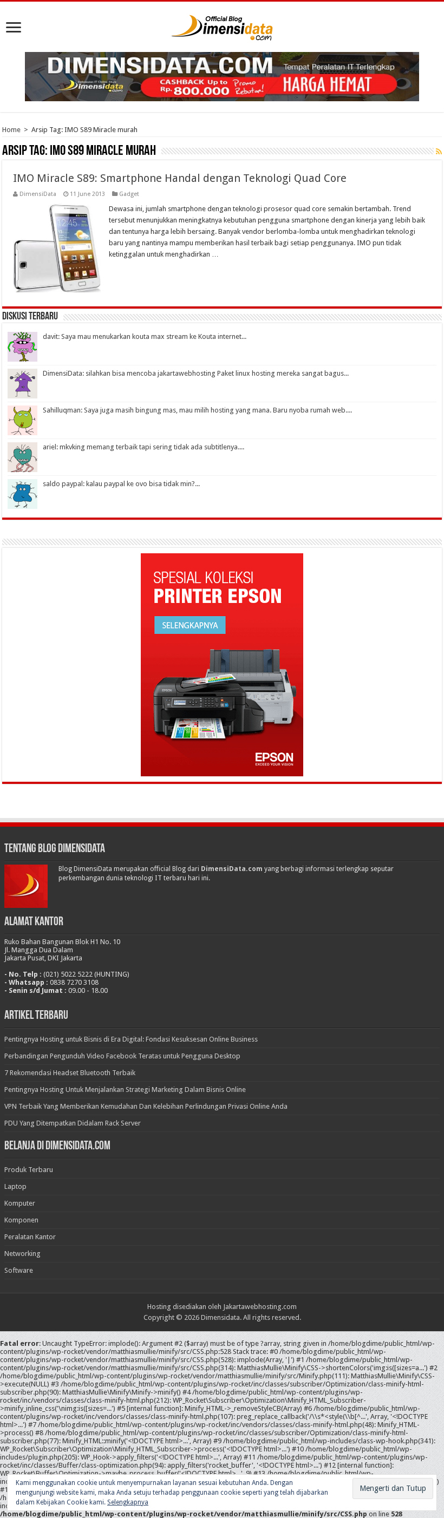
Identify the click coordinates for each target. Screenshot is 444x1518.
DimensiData (37, 194)
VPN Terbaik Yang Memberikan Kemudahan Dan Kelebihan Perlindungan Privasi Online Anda (146, 1106)
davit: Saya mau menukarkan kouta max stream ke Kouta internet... (144, 336)
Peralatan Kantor (30, 1237)
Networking (22, 1253)
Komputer (19, 1203)
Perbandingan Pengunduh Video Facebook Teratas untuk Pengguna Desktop (122, 1056)
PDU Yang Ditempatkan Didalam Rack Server (72, 1123)
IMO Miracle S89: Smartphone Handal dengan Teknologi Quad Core (180, 178)
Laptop (15, 1186)
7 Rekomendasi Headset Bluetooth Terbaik (69, 1073)
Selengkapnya (127, 1502)
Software (18, 1270)
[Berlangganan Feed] (439, 151)
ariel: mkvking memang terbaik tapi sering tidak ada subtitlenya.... (143, 447)
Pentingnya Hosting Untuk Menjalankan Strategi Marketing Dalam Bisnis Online (125, 1089)
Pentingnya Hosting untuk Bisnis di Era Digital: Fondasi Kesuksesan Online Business (131, 1039)
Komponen (21, 1220)
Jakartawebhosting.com (260, 1307)
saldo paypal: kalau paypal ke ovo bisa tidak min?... (121, 484)
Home (11, 130)
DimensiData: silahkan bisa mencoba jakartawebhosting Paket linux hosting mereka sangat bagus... (196, 373)
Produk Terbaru (28, 1170)
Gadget (129, 194)
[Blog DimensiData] (222, 25)
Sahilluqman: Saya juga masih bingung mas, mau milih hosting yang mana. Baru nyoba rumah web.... (197, 410)
